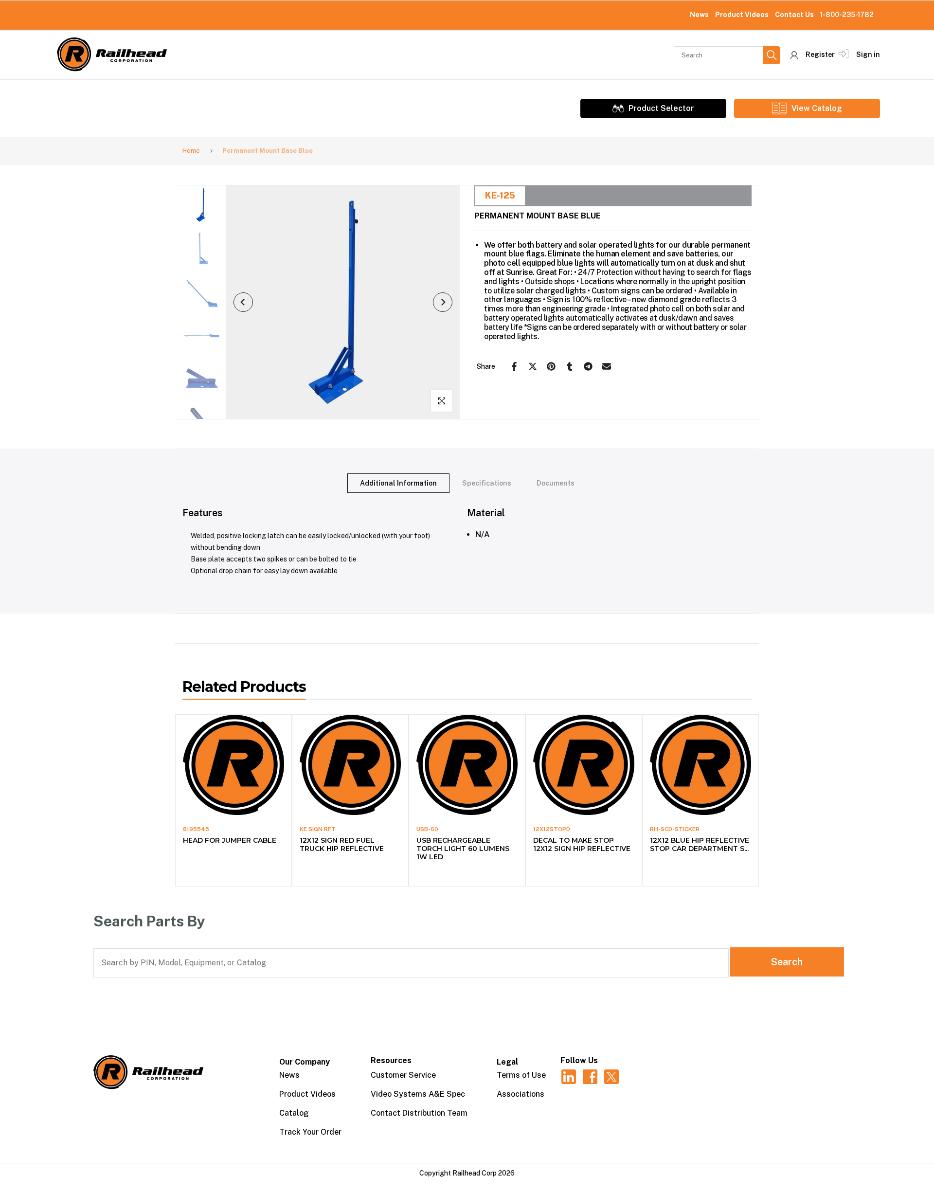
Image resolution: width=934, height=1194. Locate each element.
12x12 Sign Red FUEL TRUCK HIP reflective (342, 844)
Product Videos (742, 14)
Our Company (304, 1062)
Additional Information (398, 483)
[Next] (442, 302)
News (699, 14)
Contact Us (794, 14)
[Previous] (243, 302)
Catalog (294, 1113)
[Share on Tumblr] (569, 366)
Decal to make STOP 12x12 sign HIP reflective (581, 844)
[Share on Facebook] (514, 366)
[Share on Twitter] (532, 366)
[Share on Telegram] (588, 366)
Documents (556, 483)
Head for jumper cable (229, 840)
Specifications (486, 483)
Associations (520, 1094)
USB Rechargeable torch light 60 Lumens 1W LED (462, 848)
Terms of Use (521, 1075)
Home (191, 150)
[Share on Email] (606, 366)
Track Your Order (310, 1132)
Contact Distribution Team (419, 1113)
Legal (507, 1062)
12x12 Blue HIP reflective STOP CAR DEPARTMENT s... (699, 844)
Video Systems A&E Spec (418, 1094)
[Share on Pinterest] (551, 366)
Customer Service (403, 1075)
